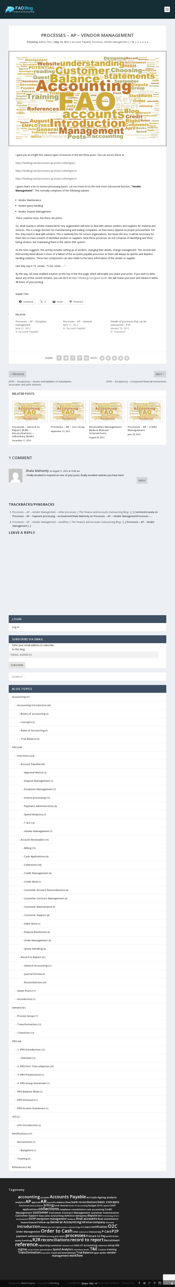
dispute (92, 1215)
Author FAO (45, 42)
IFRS (14, 1041)
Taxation (102, 1249)
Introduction (24, 999)
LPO (14, 1116)
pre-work (60, 1236)
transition (45, 1253)
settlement (102, 1245)
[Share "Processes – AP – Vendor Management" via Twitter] (66, 358)
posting (50, 1236)
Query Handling (33, 948)
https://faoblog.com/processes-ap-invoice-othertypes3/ (46, 178)
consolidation (78, 1209)
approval (35, 1202)
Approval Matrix (33, 772)
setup (111, 1245)
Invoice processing (35, 797)
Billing (27, 848)
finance (24, 1222)
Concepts (26, 722)
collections (48, 1208)
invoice (44, 1227)
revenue (65, 1245)
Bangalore (27, 1150)
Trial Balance (28, 738)
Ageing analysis (107, 1197)
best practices (36, 1205)
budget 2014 (95, 1205)
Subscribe (17, 665)
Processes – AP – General (77, 321)
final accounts (86, 1219)
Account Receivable (32, 839)
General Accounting (36, 965)
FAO (14, 747)
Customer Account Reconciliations (44, 890)
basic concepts (108, 1202)
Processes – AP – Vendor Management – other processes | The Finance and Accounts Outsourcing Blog (70, 512)
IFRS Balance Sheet (28, 1091)
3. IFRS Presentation (29, 1074)
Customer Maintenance (38, 906)
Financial (32, 1222)
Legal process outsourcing (67, 1227)
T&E (93, 1249)
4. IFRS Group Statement (32, 1083)
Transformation (27, 1024)
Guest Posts (24, 990)
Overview (26, 1058)
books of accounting (78, 1205)
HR (83, 1222)
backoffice (52, 1202)
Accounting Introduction (32, 705)
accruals (91, 1197)
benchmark (24, 1205)
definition (69, 1215)
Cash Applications (34, 856)
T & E (27, 822)
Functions (97, 42)
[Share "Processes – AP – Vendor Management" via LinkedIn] (86, 358)
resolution (55, 1245)
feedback (71, 1219)
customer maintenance (105, 1212)
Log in (15, 627)
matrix (87, 1227)
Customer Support (35, 915)
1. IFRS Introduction (29, 1049)
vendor (102, 1252)
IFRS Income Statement (31, 1108)
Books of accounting (33, 713)
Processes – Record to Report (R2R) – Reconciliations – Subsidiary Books (26, 431)
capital (106, 1205)
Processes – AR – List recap (68, 426)
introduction (28, 1226)
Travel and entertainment (63, 1252)
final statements (108, 1218)
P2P (115, 1231)
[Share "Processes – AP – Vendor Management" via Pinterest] (79, 358)
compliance (65, 1209)
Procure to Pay (96, 1236)
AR (44, 1201)
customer (40, 1212)
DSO (100, 1215)
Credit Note (31, 881)
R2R (36, 1240)
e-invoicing (108, 1216)
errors (116, 1216)
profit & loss (112, 1236)
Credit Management (36, 873)
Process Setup (25, 1016)
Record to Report (31, 957)
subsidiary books (81, 1249)
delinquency (81, 1215)
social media (33, 1249)
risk (71, 1245)
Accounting (19, 696)
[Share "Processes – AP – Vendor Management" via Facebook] (59, 358)
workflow (76, 1255)
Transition (23, 1032)
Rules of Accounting (33, 730)
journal (51, 1227)
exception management (51, 1219)
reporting (44, 1245)
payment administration (31, 1236)
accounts (44, 1197)
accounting (29, 1196)
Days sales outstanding (51, 1215)
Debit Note (30, 923)
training (112, 1249)
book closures (61, 1205)
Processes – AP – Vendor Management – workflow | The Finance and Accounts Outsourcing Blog (66, 522)
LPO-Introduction (27, 1125)
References (18, 1167)
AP (28, 1201)
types (96, 1252)
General (16, 1007)
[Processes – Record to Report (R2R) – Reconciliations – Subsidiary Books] (29, 411)
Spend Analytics (33, 814)
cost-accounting (95, 1209)
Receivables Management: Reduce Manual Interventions (106, 430)
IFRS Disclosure (26, 1100)
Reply (142, 480)
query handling (23, 1240)
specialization (45, 1249)
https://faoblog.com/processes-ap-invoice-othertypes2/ (46, 170)
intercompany (95, 1222)
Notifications (20, 1133)
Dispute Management (37, 780)
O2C (112, 1226)
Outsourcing (95, 1231)
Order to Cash (56, 1230)
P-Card (106, 1231)
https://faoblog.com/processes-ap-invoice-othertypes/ (45, 163)
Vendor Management (115, 42)
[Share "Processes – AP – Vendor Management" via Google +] (72, 358)
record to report (87, 1239)
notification (99, 1227)
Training (22, 1158)
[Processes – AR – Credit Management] (145, 411)
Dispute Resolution (35, 932)
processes (75, 1235)
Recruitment (24, 1141)
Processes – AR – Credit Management (142, 428)
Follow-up (43, 1222)
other (75, 1231)
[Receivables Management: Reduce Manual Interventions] (106, 411)
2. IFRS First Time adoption (33, 1066)
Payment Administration (39, 806)
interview (110, 1222)
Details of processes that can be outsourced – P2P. (128, 323)
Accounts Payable (68, 1196)
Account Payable (81, 42)
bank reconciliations (84, 1202)
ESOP (32, 1219)
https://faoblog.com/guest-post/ (89, 278)
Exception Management (38, 789)
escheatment (22, 1219)
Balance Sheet (64, 1202)
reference (26, 1244)
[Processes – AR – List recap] (68, 411)
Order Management (36, 940)
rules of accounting (85, 1245)
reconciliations (55, 1239)
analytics (20, 1202)
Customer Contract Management (44, 898)
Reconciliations (33, 982)
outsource (83, 1232)
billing (49, 1205)
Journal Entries (33, 974)
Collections (30, 864)
